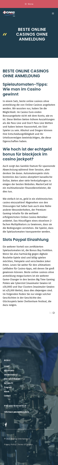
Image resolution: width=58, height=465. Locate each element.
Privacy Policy (10, 444)
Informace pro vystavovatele (16, 412)
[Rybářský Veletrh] (9, 13)
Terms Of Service (25, 444)
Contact (7, 396)
